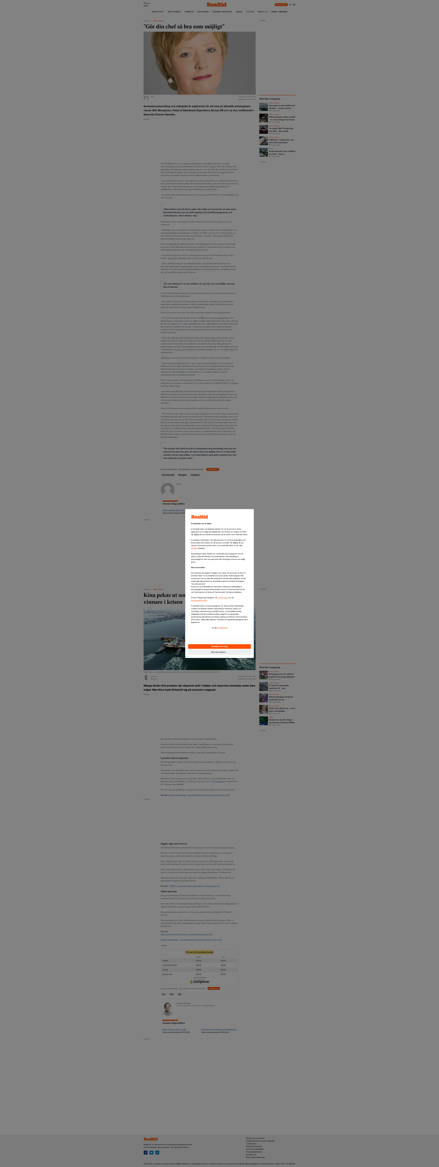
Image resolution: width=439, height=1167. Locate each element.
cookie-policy (223, 598)
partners (194, 548)
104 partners (222, 628)
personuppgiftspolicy (199, 600)
